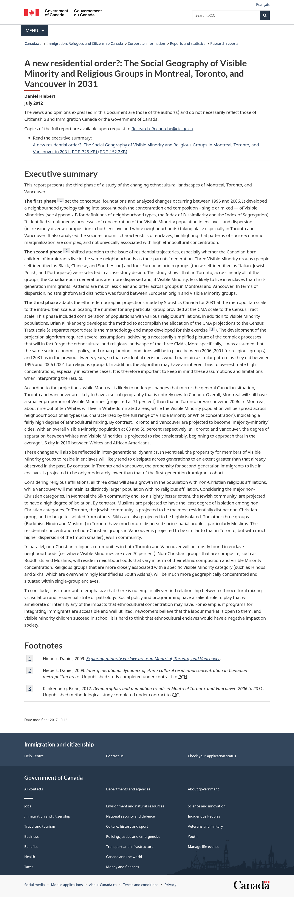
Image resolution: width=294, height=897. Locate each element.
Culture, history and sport (127, 826)
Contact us (115, 756)
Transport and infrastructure (129, 846)
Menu (32, 30)
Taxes (28, 866)
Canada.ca (33, 43)
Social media (34, 884)
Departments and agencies (128, 789)
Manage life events (203, 846)
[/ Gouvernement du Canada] (63, 13)
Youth (193, 836)
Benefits (31, 846)
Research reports (224, 43)
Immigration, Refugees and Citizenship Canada (84, 43)
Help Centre (34, 756)
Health (29, 856)
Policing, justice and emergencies (133, 836)
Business (31, 836)
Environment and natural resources (135, 806)
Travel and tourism (39, 826)
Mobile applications (67, 884)
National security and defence (130, 816)
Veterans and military (205, 826)
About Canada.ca (103, 884)
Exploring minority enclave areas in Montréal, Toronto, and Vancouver (153, 658)
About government (203, 789)
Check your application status (212, 756)
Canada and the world (124, 856)
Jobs (27, 806)
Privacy (170, 884)
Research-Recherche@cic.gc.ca (162, 129)
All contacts (33, 789)
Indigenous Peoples (204, 816)
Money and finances (122, 866)
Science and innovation (207, 806)
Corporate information (146, 43)
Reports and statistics (187, 43)
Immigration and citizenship (47, 816)
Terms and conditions (140, 884)
